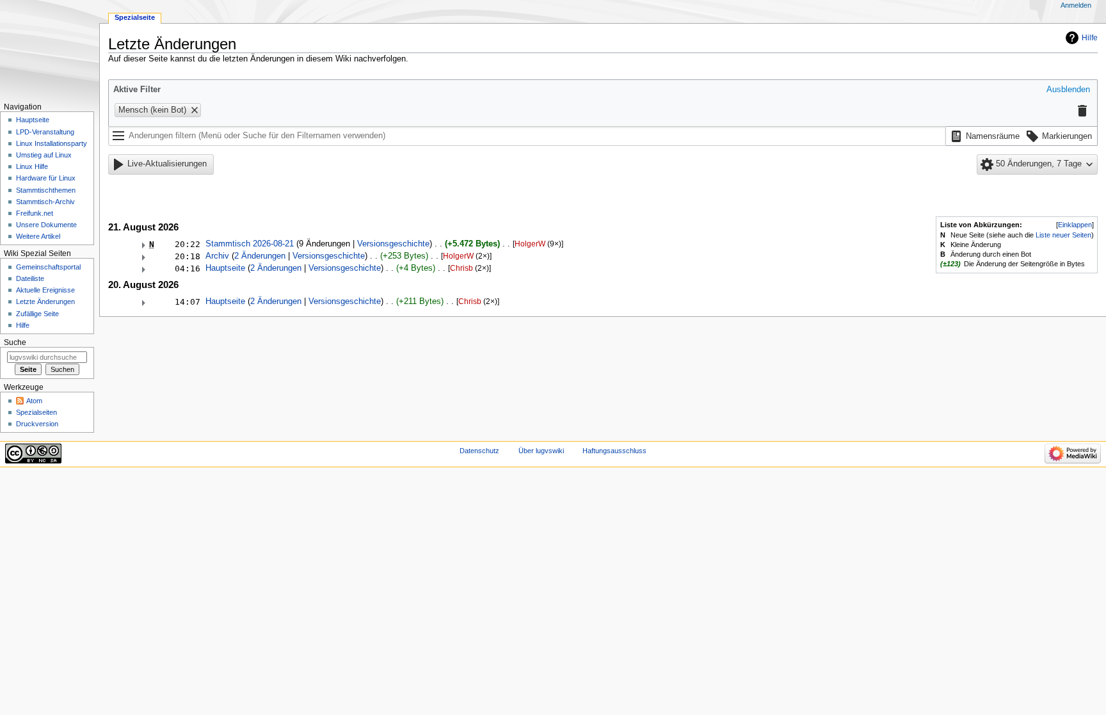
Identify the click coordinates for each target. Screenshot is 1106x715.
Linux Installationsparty (51, 143)
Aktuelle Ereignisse (45, 290)
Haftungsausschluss (614, 450)
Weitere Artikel (38, 236)
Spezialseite (135, 17)
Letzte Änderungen (45, 301)
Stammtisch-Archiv (45, 201)
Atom (34, 401)
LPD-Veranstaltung (45, 132)
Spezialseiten (36, 412)
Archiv (217, 256)
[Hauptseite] (49, 49)
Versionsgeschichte (393, 243)
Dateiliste (30, 278)
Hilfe (1090, 37)
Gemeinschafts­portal (48, 267)
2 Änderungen (259, 256)
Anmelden (1076, 5)
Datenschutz (479, 450)
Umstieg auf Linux (44, 155)
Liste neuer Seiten (1063, 235)
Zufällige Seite (37, 313)
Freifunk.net (34, 213)
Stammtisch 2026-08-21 (249, 243)
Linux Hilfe (32, 166)
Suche (15, 342)
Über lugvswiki (541, 450)
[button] (1068, 90)
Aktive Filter (137, 89)
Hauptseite (225, 268)
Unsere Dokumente (46, 225)
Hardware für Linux (46, 178)
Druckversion (37, 424)
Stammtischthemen (46, 190)
